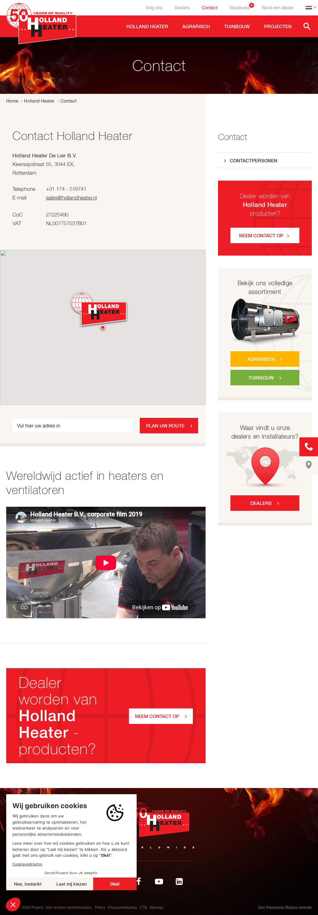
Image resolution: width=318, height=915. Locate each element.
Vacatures (240, 7)
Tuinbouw (261, 377)
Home (12, 101)
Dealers (182, 7)
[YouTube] (159, 881)
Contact (209, 7)
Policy (100, 907)
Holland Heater (39, 101)
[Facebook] (139, 881)
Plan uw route (165, 425)
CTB (143, 907)
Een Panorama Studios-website (285, 907)
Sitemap (156, 907)
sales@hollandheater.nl (71, 198)
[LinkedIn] (179, 881)
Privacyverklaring (122, 907)
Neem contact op (261, 235)
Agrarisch (261, 359)
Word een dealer (277, 7)
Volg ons (154, 7)
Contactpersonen (253, 160)
